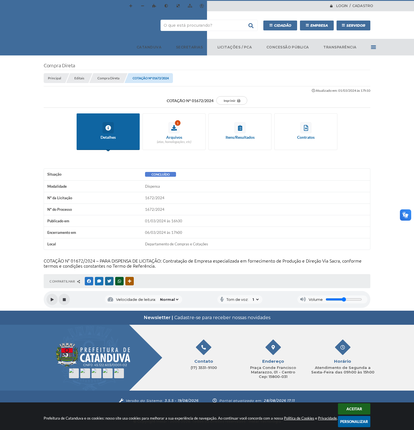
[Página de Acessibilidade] (201, 6)
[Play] (52, 299)
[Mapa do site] (189, 6)
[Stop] (64, 299)
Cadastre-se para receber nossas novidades (207, 317)
